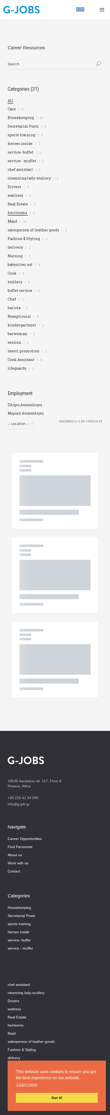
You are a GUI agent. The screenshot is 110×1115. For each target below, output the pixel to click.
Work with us (18, 863)
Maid (13, 221)
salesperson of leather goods (34, 230)
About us (15, 855)
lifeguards (17, 368)
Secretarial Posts (23, 126)
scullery (15, 281)
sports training (22, 134)
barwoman (18, 333)
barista (14, 307)
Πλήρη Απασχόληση (25, 404)
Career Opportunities (25, 839)
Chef (12, 299)
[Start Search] (98, 64)
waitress (16, 195)
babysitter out (20, 264)
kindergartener (22, 325)
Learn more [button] (27, 1084)
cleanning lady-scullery (30, 178)
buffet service (20, 290)
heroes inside (20, 143)
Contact (14, 871)
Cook (12, 273)
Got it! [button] (56, 1098)
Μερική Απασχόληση (25, 413)
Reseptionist (20, 316)
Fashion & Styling (24, 238)
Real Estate (18, 204)
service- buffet (21, 152)
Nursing (15, 255)
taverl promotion (24, 351)
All (10, 100)
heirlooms (18, 212)
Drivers (15, 186)
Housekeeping (21, 117)
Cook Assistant (21, 359)
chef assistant (21, 169)
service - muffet (22, 160)
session (15, 342)
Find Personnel (20, 847)
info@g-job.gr (19, 804)
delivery (16, 247)
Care (12, 109)
